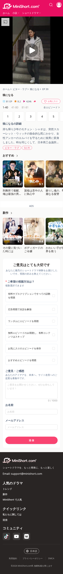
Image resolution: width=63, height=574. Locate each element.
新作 (5, 494)
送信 (5, 519)
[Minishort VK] (26, 536)
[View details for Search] (51, 4)
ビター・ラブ (12, 147)
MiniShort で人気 (12, 499)
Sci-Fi (27, 147)
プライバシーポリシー (33, 558)
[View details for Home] (31, 6)
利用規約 (13, 558)
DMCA (51, 558)
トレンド (7, 488)
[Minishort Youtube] (16, 536)
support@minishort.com (26, 474)
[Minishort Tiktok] (6, 536)
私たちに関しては (12, 514)
